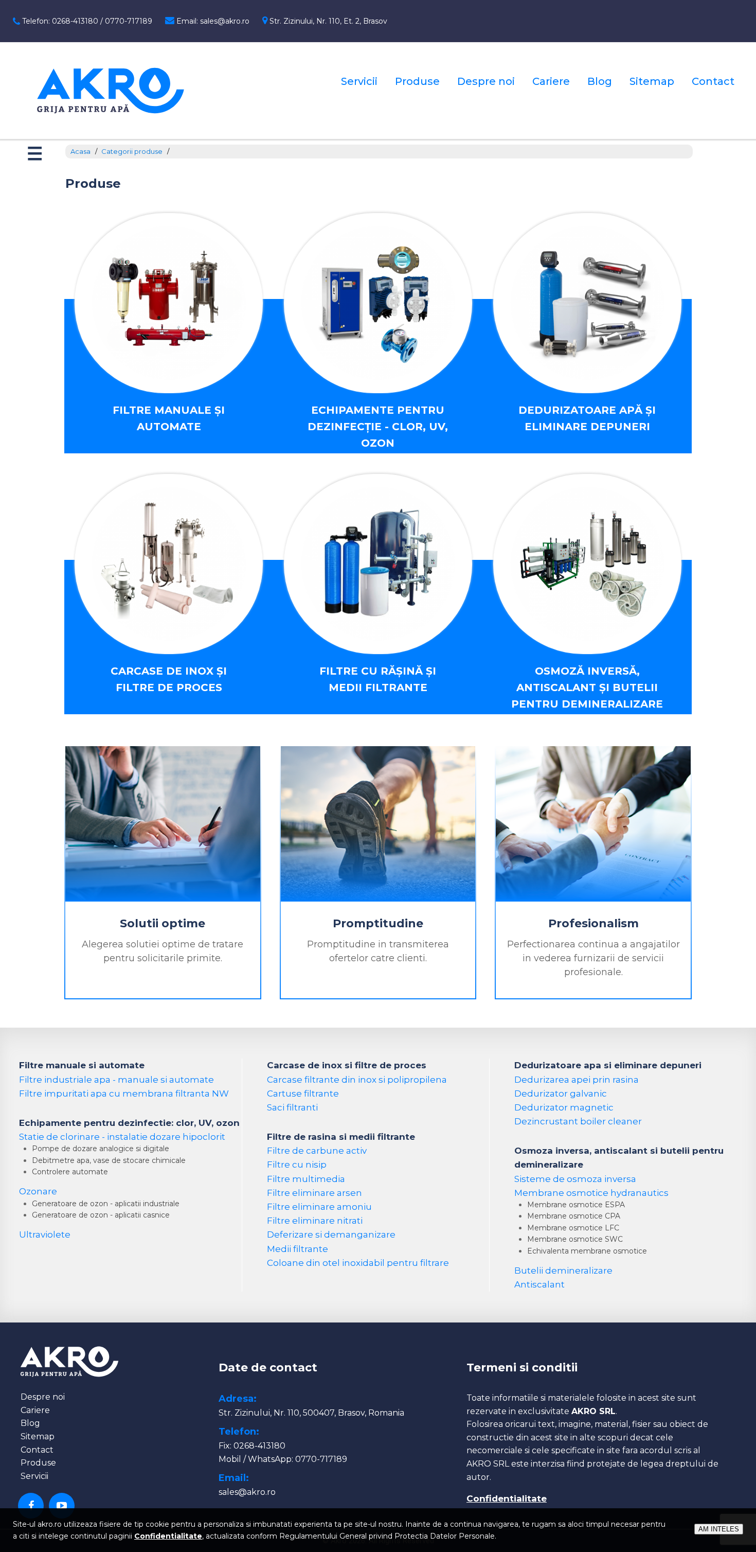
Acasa (80, 151)
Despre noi (486, 81)
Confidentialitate (506, 1498)
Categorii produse (132, 151)
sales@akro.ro (247, 1492)
